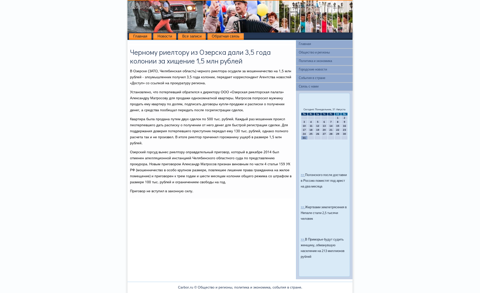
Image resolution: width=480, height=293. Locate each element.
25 (311, 133)
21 (331, 129)
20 (324, 129)
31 (304, 137)
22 (337, 129)
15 (337, 125)
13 (324, 125)
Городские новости (313, 69)
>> (303, 175)
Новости (165, 36)
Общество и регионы (314, 53)
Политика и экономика (315, 61)
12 (317, 125)
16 (344, 125)
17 (304, 129)
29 (337, 133)
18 (311, 129)
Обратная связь (226, 36)
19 (317, 129)
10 (304, 125)
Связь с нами (308, 87)
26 (317, 133)
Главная (140, 36)
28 (331, 133)
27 (324, 133)
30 (344, 133)
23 (344, 129)
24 (304, 133)
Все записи (192, 36)
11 (311, 125)
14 (331, 125)
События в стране (312, 78)
